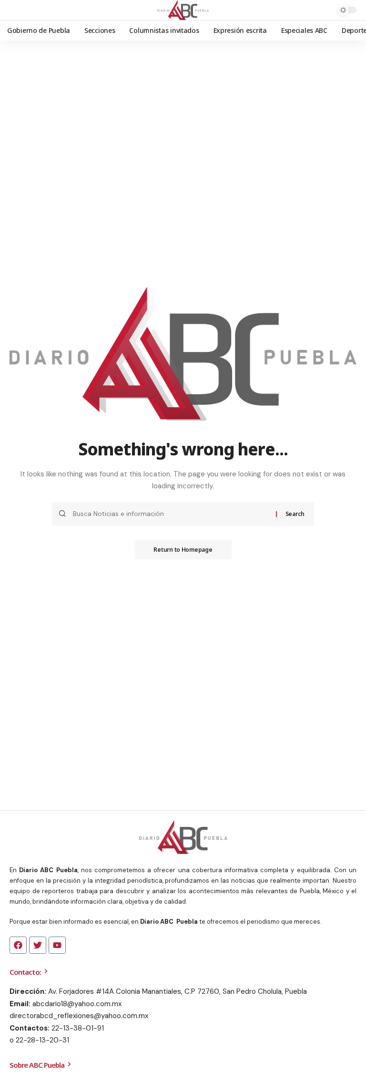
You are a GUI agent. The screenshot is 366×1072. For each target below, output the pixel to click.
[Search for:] (171, 514)
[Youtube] (57, 945)
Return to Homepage (182, 550)
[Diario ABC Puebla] (183, 10)
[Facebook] (18, 945)
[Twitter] (37, 945)
